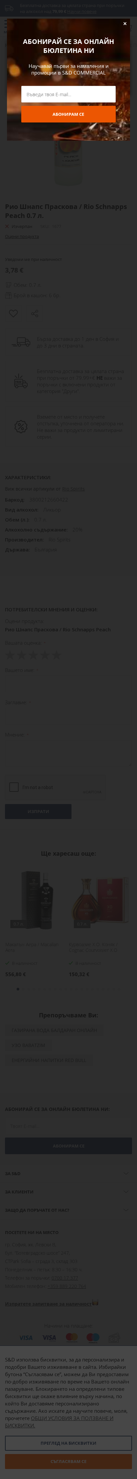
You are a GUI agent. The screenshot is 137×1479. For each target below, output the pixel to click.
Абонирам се (68, 114)
